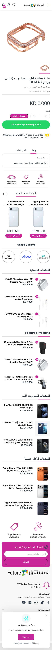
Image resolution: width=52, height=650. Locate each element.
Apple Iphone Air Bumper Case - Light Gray (39, 203)
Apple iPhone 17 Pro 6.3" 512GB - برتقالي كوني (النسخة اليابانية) (18, 469)
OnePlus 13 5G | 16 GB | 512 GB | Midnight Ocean (18, 423)
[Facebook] (48, 602)
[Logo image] (43, 256)
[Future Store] (34, 7)
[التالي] (6, 194)
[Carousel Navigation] (5, 194)
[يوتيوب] (24, 602)
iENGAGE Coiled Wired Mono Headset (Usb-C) (19, 315)
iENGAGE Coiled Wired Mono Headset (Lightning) (19, 297)
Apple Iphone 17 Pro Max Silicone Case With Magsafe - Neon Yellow (14, 203)
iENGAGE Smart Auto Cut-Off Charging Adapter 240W (19, 280)
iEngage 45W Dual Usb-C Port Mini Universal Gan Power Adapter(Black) (18, 343)
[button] (43, 87)
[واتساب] (36, 602)
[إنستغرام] (30, 602)
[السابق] (3, 194)
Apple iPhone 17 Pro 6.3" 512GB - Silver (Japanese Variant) (18, 486)
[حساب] (8, 5)
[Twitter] (42, 602)
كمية (48, 111)
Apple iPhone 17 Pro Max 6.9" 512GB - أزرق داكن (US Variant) (19, 504)
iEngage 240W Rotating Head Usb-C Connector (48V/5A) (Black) (19, 378)
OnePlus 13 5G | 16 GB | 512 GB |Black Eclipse (18, 406)
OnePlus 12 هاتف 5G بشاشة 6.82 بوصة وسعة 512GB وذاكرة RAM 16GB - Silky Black (18, 441)
